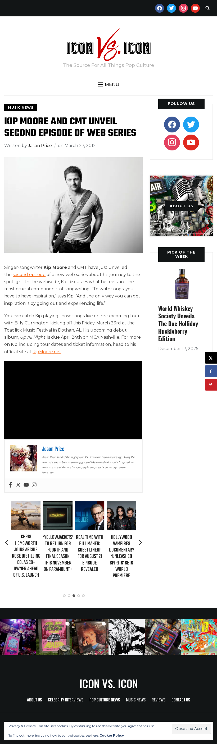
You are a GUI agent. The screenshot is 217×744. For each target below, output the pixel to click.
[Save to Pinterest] (211, 385)
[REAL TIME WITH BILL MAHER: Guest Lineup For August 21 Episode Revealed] (89, 504)
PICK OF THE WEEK (181, 254)
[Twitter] (18, 485)
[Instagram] (34, 485)
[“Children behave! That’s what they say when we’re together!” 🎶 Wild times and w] (90, 637)
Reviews (158, 700)
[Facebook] (10, 485)
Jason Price (40, 145)
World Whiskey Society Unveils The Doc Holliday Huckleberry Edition (178, 323)
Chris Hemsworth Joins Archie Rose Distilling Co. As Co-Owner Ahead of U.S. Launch (26, 556)
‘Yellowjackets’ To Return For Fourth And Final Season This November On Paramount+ (58, 553)
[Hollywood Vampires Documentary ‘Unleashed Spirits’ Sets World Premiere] (121, 504)
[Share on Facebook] (211, 371)
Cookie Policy (112, 735)
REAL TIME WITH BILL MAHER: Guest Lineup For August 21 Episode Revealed (89, 553)
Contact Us (180, 700)
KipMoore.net (47, 351)
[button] (108, 84)
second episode (29, 274)
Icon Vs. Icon (108, 683)
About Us (34, 700)
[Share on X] (211, 358)
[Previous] (7, 542)
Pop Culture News (104, 700)
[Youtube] (26, 485)
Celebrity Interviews (65, 700)
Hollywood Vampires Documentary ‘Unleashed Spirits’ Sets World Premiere (121, 556)
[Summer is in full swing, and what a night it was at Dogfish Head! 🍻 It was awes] (54, 637)
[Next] (140, 542)
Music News (20, 107)
